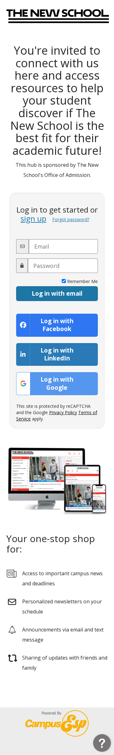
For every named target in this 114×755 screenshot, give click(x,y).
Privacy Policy (63, 412)
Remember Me (82, 281)
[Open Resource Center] (102, 743)
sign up (33, 218)
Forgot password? (70, 219)
